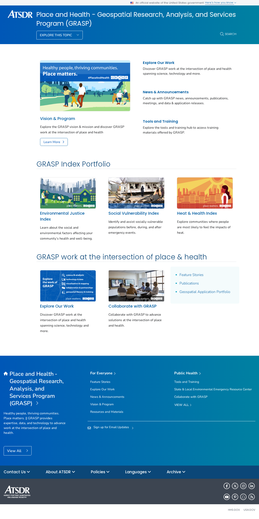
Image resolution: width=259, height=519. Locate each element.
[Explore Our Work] (68, 285)
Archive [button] (174, 472)
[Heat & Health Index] (205, 192)
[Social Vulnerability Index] (136, 192)
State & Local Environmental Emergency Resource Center (213, 389)
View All (14, 450)
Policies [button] (98, 472)
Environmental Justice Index (62, 216)
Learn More (52, 142)
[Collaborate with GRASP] (136, 285)
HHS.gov (234, 510)
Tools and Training (160, 121)
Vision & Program (57, 118)
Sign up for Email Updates (111, 427)
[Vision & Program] (85, 85)
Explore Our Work (158, 62)
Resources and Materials (106, 412)
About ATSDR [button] (59, 472)
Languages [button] (136, 472)
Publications (189, 283)
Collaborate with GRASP (132, 306)
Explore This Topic (56, 35)
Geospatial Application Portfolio (204, 291)
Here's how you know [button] (219, 2)
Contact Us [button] (15, 472)
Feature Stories (191, 274)
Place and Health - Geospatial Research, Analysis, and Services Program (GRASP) (136, 19)
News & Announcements (166, 91)
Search (230, 34)
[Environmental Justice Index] (68, 192)
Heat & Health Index (197, 213)
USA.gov (249, 510)
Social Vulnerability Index (133, 213)
